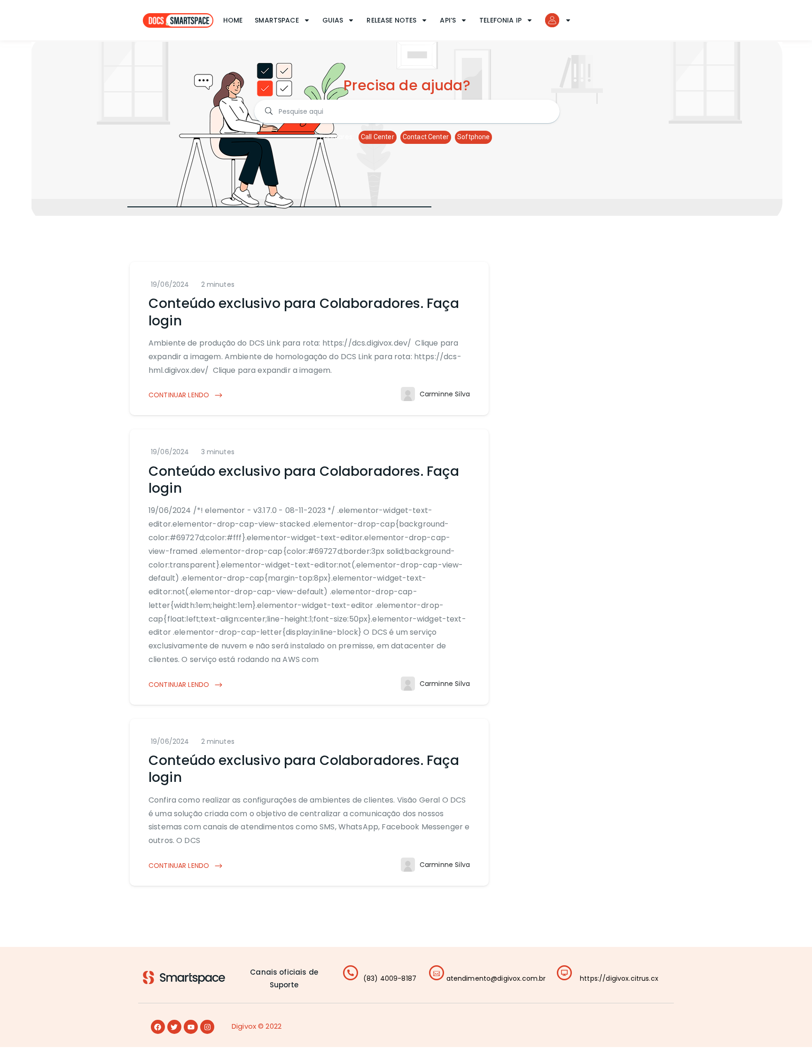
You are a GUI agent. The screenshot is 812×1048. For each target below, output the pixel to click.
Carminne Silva (445, 394)
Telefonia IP (500, 20)
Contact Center (426, 137)
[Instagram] (207, 1027)
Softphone (473, 137)
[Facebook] (158, 1027)
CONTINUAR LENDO (179, 395)
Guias (333, 20)
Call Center (377, 137)
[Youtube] (191, 1027)
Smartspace (277, 20)
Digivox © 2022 (256, 1026)
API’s (448, 20)
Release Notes (391, 20)
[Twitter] (174, 1027)
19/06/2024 (170, 284)
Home (233, 20)
